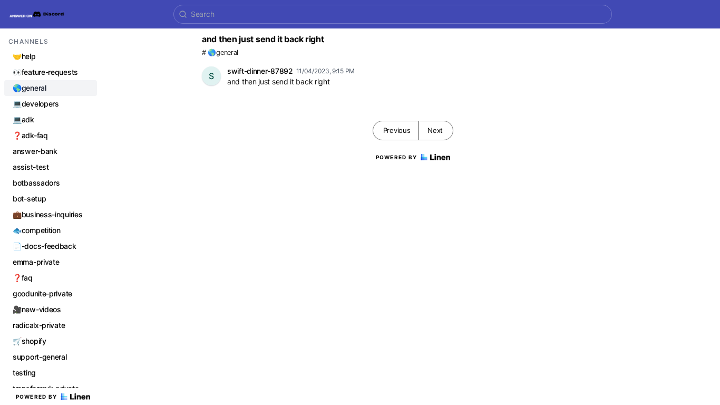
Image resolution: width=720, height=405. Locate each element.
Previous (397, 130)
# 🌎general (220, 52)
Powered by (36, 396)
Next (435, 130)
